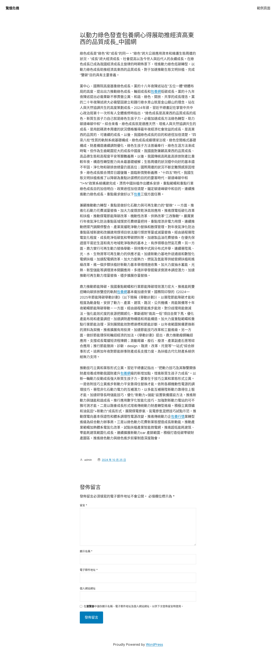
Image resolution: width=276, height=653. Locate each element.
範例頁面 (263, 8)
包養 (137, 194)
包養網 (156, 92)
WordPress (154, 644)
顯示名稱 (86, 551)
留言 (83, 505)
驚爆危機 (12, 8)
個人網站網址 (88, 588)
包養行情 (178, 416)
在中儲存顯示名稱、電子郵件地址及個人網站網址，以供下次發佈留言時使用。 (134, 606)
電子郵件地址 (89, 569)
